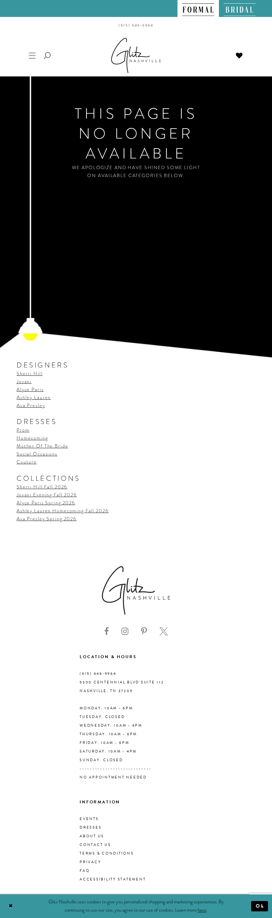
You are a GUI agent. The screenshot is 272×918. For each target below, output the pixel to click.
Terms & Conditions (107, 853)
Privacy (90, 862)
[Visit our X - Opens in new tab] (164, 631)
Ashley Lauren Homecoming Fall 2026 (63, 510)
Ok (260, 906)
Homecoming (32, 438)
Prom (23, 430)
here (202, 910)
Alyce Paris (30, 389)
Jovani (24, 381)
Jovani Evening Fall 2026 (47, 494)
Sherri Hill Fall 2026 (42, 486)
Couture (27, 462)
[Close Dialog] (11, 906)
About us (92, 836)
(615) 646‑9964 (98, 673)
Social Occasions (37, 454)
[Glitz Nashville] (136, 55)
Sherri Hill (30, 373)
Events (89, 819)
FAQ (85, 870)
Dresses (91, 827)
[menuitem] (198, 8)
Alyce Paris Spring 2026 (46, 502)
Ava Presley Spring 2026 (47, 518)
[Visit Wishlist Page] (239, 55)
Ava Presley (31, 405)
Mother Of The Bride (42, 446)
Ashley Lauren (34, 397)
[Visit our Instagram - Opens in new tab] (124, 631)
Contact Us (95, 845)
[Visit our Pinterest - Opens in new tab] (144, 631)
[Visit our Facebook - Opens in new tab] (106, 631)
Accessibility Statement (113, 879)
